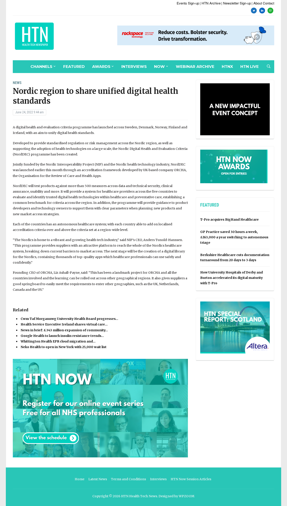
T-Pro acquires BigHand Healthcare (229, 219)
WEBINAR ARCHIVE (195, 66)
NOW (159, 66)
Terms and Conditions (128, 479)
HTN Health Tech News (139, 496)
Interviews (134, 66)
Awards (101, 66)
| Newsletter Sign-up (236, 3)
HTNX (227, 66)
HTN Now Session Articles (191, 479)
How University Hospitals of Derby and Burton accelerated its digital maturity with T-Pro (231, 277)
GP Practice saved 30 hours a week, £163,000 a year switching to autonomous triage (234, 237)
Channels (41, 66)
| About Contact (263, 3)
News (17, 83)
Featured (74, 66)
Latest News (97, 479)
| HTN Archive (210, 3)
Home (79, 479)
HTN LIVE (249, 66)
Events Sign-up (188, 3)
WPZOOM (186, 496)
